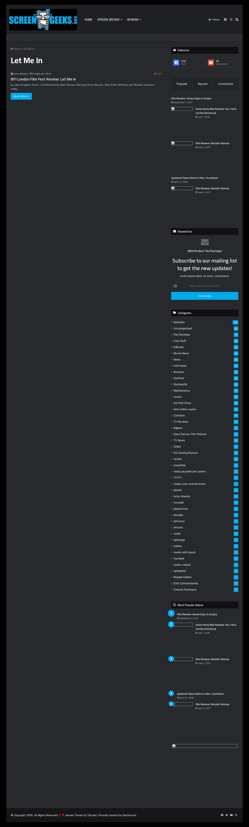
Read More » (21, 96)
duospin (178, 514)
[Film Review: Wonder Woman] (182, 157)
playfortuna (181, 508)
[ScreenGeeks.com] (43, 19)
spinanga (179, 539)
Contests (179, 415)
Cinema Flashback (185, 589)
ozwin (177, 533)
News (177, 359)
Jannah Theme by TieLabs (81, 815)
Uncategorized (183, 328)
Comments (225, 84)
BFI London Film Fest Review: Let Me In (43, 79)
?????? (178, 477)
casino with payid (184, 552)
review (178, 459)
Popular (182, 84)
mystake (179, 558)
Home (88, 19)
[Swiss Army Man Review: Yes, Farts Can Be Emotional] (182, 123)
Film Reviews (182, 334)
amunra (178, 527)
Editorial (178, 347)
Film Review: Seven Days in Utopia (191, 98)
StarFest (179, 378)
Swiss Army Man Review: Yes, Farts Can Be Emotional (216, 110)
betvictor (179, 521)
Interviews (180, 365)
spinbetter (180, 570)
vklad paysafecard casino (190, 471)
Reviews (133, 19)
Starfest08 (180, 384)
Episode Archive (109, 19)
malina (178, 546)
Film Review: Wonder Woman (212, 143)
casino (178, 396)
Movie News (181, 353)
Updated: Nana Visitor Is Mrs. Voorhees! (194, 177)
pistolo (178, 490)
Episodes (179, 322)
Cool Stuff (180, 340)
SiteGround (129, 815)
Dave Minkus (21, 73)
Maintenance (182, 390)
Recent (203, 84)
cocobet (179, 502)
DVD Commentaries (186, 583)
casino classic (182, 564)
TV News (179, 440)
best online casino (185, 409)
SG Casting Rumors (186, 452)
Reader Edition (183, 577)
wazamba (180, 465)
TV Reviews (181, 421)
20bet (177, 446)
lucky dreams (182, 496)
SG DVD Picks (182, 403)
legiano (178, 427)
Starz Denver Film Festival (190, 434)
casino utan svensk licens (190, 483)
